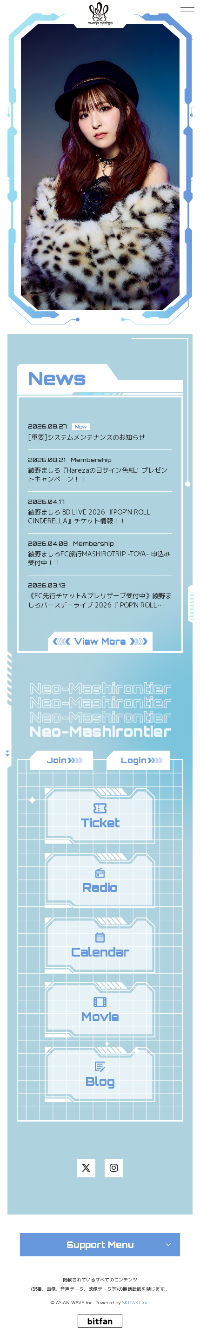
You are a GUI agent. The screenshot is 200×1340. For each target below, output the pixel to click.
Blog (100, 1081)
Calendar (100, 952)
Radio (100, 887)
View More (100, 641)
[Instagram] (114, 1168)
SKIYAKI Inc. (136, 1302)
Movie (100, 1017)
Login (134, 760)
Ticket (100, 823)
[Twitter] (86, 1168)
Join (57, 760)
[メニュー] (179, 20)
